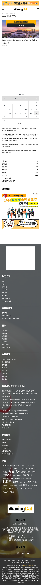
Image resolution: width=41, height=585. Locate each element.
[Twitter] (23, 553)
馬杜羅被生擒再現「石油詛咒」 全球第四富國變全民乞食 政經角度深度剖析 (20, 145)
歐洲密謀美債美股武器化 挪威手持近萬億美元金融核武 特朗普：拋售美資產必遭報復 (19, 139)
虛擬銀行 (4, 442)
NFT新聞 (4, 290)
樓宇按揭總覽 (6, 362)
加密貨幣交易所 (6, 451)
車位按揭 (4, 379)
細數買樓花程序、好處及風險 (10, 318)
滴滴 (21, 482)
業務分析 (28, 478)
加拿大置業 (5, 344)
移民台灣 (5, 485)
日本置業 (4, 330)
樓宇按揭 (4, 313)
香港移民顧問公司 (7, 454)
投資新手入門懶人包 (8, 422)
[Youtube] (28, 553)
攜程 (12, 478)
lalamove (9, 468)
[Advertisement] (20, 69)
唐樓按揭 (4, 373)
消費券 (16, 482)
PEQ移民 (15, 468)
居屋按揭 (4, 376)
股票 (9, 489)
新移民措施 (17, 478)
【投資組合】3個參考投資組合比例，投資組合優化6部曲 (18, 399)
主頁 (3, 13)
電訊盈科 (5, 492)
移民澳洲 (11, 485)
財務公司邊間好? (7, 439)
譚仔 (21, 489)
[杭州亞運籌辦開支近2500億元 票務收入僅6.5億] (20, 29)
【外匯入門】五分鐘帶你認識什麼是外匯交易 (15, 413)
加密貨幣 (14, 472)
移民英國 (23, 485)
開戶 (25, 489)
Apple (6, 465)
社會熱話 (4, 37)
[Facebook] (13, 553)
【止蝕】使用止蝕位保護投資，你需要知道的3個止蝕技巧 (19, 402)
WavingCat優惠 (6, 301)
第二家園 (30, 485)
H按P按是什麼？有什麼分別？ (11, 359)
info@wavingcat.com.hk (24, 536)
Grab (4, 468)
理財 (3, 284)
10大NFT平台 (6, 448)
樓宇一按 (4, 368)
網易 (35, 485)
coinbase (31, 465)
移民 (35, 482)
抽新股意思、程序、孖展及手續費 (12, 419)
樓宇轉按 (4, 365)
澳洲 (24, 482)
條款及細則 (17, 540)
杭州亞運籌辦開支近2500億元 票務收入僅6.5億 (19, 41)
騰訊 (12, 492)
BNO (17, 465)
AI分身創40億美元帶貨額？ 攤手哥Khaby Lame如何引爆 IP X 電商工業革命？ (20, 151)
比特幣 (7, 482)
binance (12, 465)
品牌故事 (4, 287)
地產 (14, 475)
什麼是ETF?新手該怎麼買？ (10, 416)
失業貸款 (19, 475)
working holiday (23, 468)
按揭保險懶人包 (6, 316)
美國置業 (4, 336)
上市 (29, 468)
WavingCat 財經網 (28, 565)
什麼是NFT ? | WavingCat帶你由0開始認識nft (15, 411)
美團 (4, 489)
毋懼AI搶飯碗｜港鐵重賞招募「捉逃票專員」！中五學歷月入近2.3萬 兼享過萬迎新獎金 (20, 129)
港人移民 (4, 295)
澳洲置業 (4, 333)
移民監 (15, 485)
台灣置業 (4, 342)
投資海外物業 (6, 478)
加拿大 (34, 472)
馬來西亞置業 (6, 347)
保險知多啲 (5, 428)
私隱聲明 (10, 540)
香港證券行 (5, 445)
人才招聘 (31, 540)
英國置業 (4, 339)
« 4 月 (20, 123)
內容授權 (24, 540)
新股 (22, 478)
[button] (3, 9)
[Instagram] (18, 553)
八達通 (5, 472)
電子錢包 (30, 489)
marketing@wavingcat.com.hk (23, 538)
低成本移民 (34, 468)
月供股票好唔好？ (7, 425)
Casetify (23, 465)
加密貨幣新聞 (6, 298)
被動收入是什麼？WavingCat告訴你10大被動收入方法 (18, 391)
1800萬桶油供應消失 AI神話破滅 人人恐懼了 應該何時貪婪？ (20, 135)
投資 (3, 281)
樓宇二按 (4, 370)
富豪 (24, 475)
